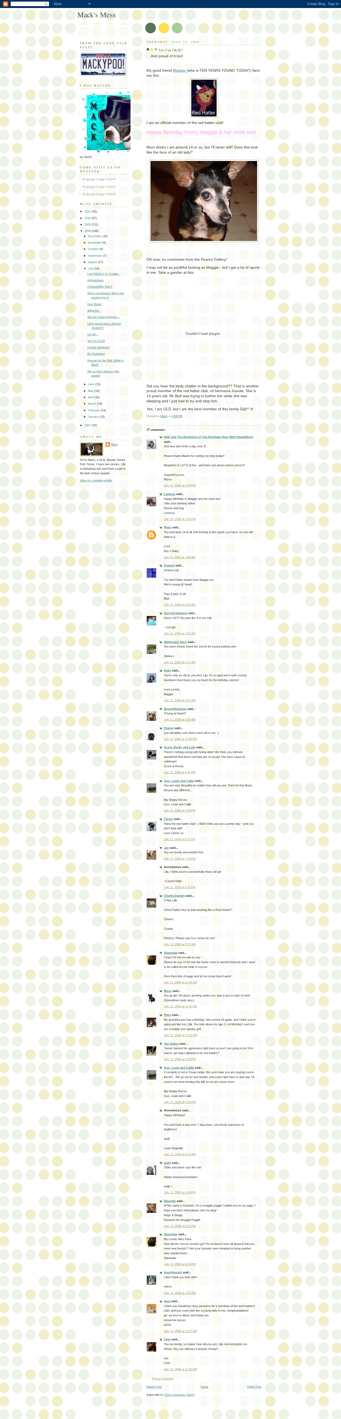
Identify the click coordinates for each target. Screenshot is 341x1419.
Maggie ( (180, 70)
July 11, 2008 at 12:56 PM (180, 739)
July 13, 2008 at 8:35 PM (180, 1264)
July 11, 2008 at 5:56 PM (179, 810)
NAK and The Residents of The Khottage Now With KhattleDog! (208, 437)
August (93, 262)
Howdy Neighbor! (98, 347)
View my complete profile (96, 480)
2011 (88, 211)
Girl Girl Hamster (175, 613)
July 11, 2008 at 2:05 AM (179, 604)
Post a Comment (162, 1378)
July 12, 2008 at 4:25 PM (180, 1102)
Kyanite (169, 565)
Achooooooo (95, 280)
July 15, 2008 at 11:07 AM (180, 1331)
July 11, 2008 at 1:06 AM (179, 557)
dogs (102, 179)
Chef (167, 1339)
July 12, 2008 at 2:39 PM (180, 1059)
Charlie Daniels (174, 895)
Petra (167, 1014)
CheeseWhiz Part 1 (99, 286)
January (93, 416)
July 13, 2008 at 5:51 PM (180, 1226)
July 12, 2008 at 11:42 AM (180, 1006)
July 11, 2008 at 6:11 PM (179, 839)
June (91, 384)
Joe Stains (171, 1043)
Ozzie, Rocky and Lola (179, 747)
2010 (88, 218)
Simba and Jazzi (175, 642)
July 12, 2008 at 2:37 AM (180, 944)
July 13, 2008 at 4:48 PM (180, 1192)
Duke (167, 670)
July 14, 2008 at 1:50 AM (180, 1293)
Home (204, 1386)
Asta (167, 1301)
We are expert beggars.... (103, 317)
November (95, 242)
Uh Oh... (92, 334)
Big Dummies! (96, 353)
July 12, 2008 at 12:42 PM (180, 1035)
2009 (88, 224)
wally (167, 1162)
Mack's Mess (96, 14)
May (91, 390)
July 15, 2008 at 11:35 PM (180, 1369)
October (93, 249)
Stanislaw (170, 952)
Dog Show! (94, 304)
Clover (168, 819)
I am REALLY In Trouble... (104, 273)
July (91, 268)
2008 (88, 230)
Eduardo (170, 1201)
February (94, 410)
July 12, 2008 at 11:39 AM (180, 982)
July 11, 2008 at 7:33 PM (179, 858)
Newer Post (154, 1386)
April (91, 397)
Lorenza (169, 494)
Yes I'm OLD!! (96, 341)
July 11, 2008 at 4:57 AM (179, 700)
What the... (94, 310)
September (95, 255)
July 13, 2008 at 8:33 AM (180, 1154)
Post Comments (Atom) (179, 1394)
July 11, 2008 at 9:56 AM (179, 719)
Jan (166, 847)
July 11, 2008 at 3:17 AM (179, 662)
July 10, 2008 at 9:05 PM (180, 519)
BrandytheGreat (175, 708)
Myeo (167, 527)
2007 (88, 425)
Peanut (169, 728)
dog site (90, 179)
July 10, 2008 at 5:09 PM (180, 485)
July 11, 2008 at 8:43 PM (179, 887)
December (95, 236)
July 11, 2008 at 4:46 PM (179, 772)
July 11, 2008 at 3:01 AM (179, 633)
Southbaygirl (173, 1272)
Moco (168, 990)
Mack (114, 444)
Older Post (254, 1386)
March (92, 403)
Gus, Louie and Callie (179, 780)
